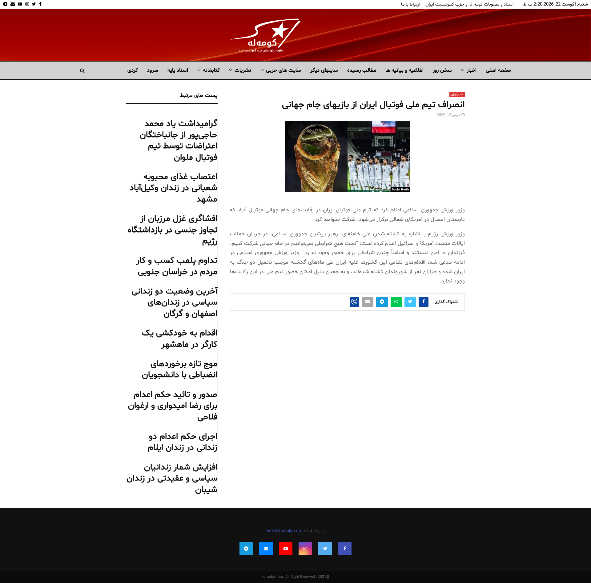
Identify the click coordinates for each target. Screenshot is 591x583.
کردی (132, 70)
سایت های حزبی (283, 70)
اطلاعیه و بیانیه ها (404, 70)
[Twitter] (325, 548)
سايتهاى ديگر (324, 70)
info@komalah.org (285, 531)
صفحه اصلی (498, 70)
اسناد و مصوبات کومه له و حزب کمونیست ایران (469, 4)
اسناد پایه (177, 70)
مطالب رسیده (361, 70)
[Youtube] (285, 548)
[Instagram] (305, 548)
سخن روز (442, 70)
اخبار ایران (457, 94)
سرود (152, 70)
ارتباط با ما (410, 4)
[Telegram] (246, 548)
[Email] (266, 548)
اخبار (471, 70)
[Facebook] (345, 548)
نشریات (243, 70)
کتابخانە (211, 70)
